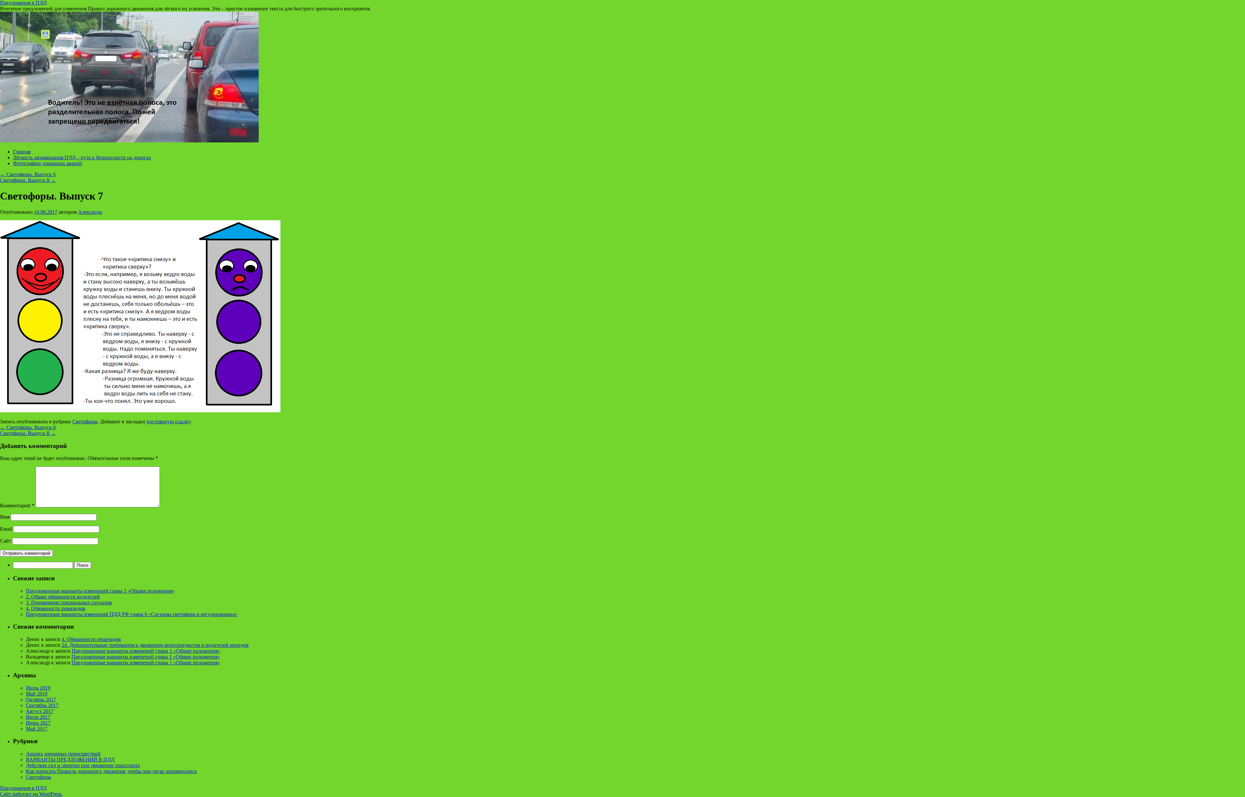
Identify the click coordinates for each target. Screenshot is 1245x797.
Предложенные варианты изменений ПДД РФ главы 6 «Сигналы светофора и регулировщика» (132, 614)
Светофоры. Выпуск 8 (28, 180)
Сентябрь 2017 (42, 705)
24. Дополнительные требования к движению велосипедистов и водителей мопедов (155, 645)
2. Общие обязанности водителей (63, 596)
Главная (21, 151)
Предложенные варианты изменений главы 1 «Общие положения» (100, 591)
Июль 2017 (38, 717)
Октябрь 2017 (41, 699)
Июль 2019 (38, 688)
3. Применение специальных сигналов (69, 602)
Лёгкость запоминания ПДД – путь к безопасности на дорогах (82, 157)
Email (6, 529)
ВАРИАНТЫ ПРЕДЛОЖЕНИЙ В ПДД (70, 759)
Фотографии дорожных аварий (47, 163)
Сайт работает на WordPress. (31, 794)
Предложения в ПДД (23, 3)
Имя (4, 517)
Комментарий (17, 505)
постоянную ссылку (168, 421)
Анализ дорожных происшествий (63, 753)
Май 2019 (36, 693)
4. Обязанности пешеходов (55, 608)
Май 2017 (36, 728)
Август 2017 (39, 711)
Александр (90, 212)
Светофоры (85, 421)
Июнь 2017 (38, 723)
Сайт (5, 541)
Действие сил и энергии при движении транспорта (83, 765)
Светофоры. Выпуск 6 (28, 174)
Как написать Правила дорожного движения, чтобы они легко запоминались (111, 771)
